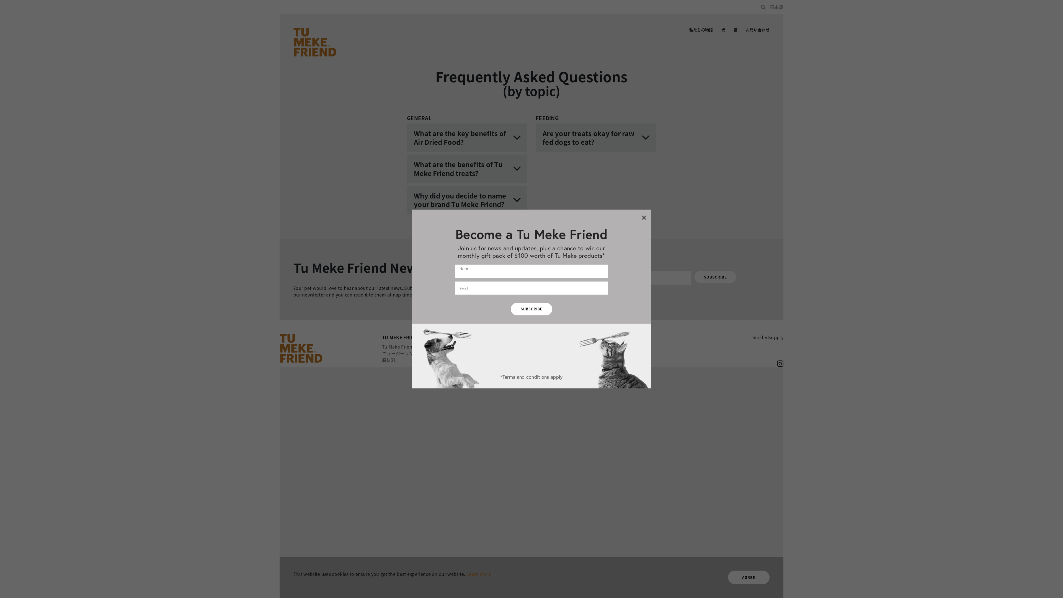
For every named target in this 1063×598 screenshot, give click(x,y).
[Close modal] (644, 217)
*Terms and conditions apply (531, 376)
